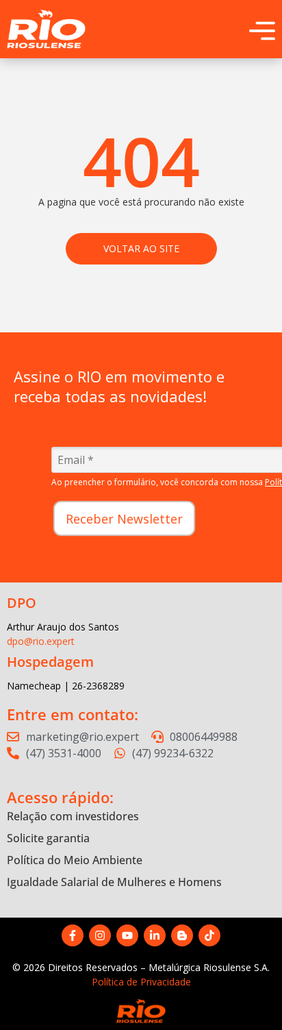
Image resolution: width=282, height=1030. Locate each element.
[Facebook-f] (73, 935)
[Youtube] (127, 935)
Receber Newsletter (124, 519)
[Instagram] (100, 935)
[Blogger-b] (182, 935)
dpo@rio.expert (41, 641)
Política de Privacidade (141, 981)
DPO (21, 602)
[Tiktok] (209, 935)
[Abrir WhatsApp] (247, 995)
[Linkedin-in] (155, 935)
